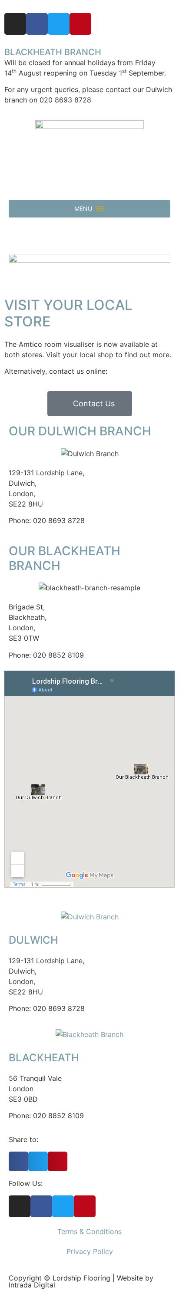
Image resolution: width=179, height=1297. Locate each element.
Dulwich (33, 940)
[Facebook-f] (37, 24)
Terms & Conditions (89, 1231)
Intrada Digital (32, 1285)
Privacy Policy (89, 1251)
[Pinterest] (80, 24)
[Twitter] (59, 24)
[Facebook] (41, 1206)
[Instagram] (15, 24)
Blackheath (44, 1057)
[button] (83, 208)
